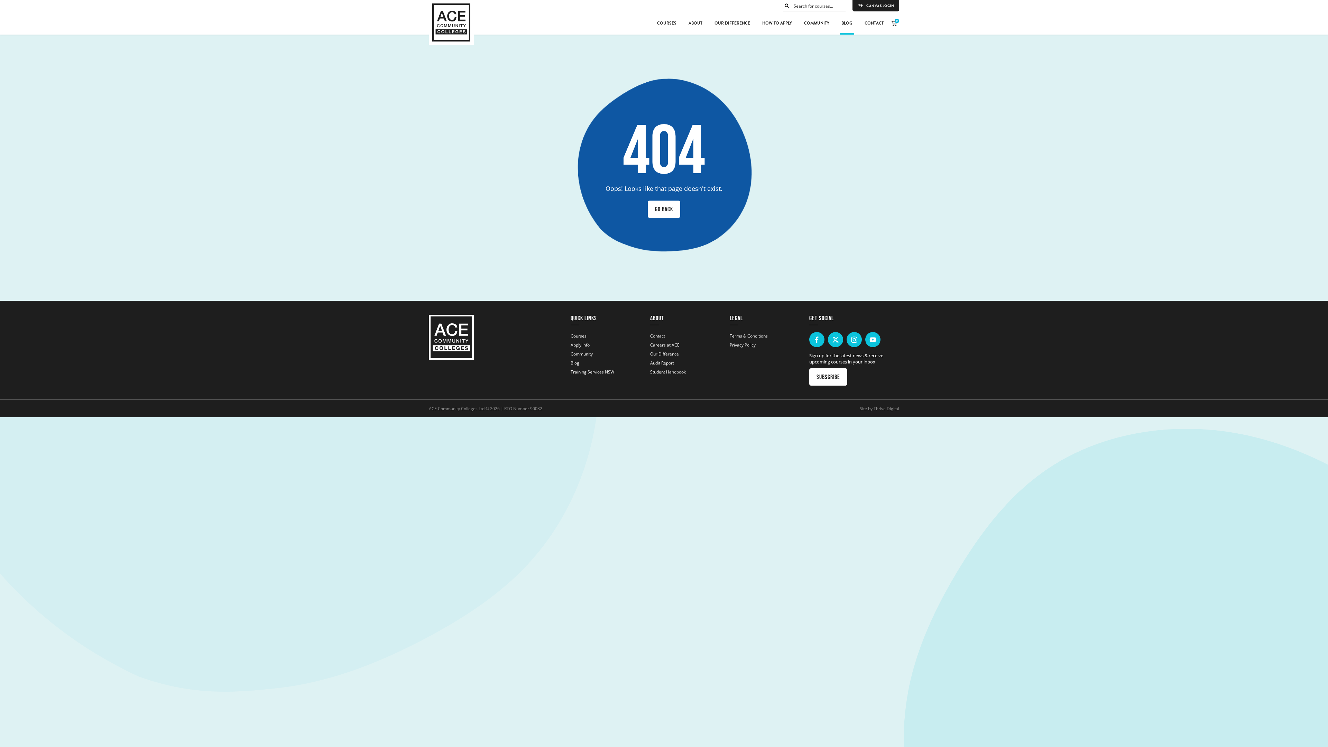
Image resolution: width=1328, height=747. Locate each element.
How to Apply (777, 23)
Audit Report (662, 363)
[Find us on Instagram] (854, 339)
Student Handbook (668, 372)
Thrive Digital (886, 408)
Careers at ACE (665, 345)
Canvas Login (880, 5)
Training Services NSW (592, 372)
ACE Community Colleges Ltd (457, 408)
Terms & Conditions (749, 336)
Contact (874, 23)
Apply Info (580, 345)
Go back (664, 209)
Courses (666, 23)
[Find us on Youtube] (872, 339)
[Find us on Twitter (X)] (835, 339)
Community (816, 23)
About (695, 23)
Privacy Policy (743, 345)
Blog (846, 23)
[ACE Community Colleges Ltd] (451, 22)
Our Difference (732, 23)
